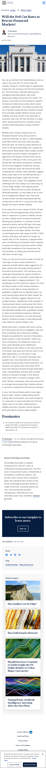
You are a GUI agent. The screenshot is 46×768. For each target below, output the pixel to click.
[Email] (19, 555)
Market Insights (26, 10)
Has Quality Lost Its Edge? (22, 604)
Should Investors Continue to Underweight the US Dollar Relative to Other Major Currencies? (23, 666)
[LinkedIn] (7, 555)
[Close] (42, 754)
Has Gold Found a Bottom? (23, 633)
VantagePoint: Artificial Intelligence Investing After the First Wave (21, 703)
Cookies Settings (14, 765)
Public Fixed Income (26, 565)
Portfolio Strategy (12, 565)
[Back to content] (16, 429)
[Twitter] (11, 555)
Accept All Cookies (30, 765)
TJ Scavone (12, 31)
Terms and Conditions (23, 745)
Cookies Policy (23, 750)
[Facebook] (15, 555)
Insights (13, 10)
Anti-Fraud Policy (23, 736)
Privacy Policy (23, 741)
